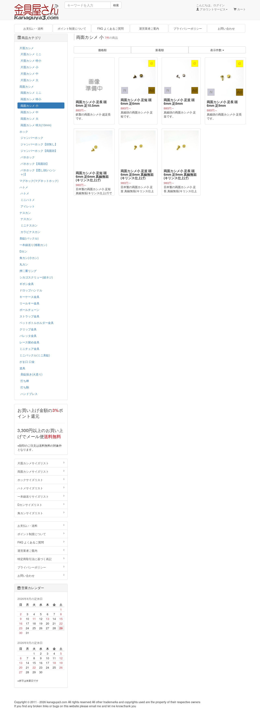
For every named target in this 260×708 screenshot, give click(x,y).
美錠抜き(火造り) (31, 374)
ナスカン (25, 213)
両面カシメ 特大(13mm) (36, 125)
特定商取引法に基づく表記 (34, 559)
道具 (22, 368)
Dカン (23, 251)
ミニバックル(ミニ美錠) (35, 355)
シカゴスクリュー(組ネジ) (36, 277)
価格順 (102, 50)
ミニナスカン (29, 225)
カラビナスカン (30, 232)
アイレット (28, 206)
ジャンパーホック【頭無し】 (39, 144)
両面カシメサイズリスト (33, 471)
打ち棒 (25, 381)
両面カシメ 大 (29, 118)
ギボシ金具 (27, 284)
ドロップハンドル (31, 290)
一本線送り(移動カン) (33, 245)
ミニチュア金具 (29, 349)
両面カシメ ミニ (31, 93)
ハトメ (24, 187)
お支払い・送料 (33, 28)
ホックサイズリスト (30, 480)
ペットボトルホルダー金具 (37, 323)
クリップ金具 (28, 329)
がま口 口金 (27, 362)
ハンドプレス (29, 394)
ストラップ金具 (29, 316)
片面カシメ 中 (29, 73)
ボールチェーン (29, 310)
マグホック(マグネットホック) (39, 181)
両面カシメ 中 (29, 112)
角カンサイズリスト (30, 513)
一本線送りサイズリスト (33, 496)
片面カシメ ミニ (31, 54)
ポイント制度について (72, 28)
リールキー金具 (29, 303)
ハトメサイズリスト (30, 488)
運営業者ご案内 (149, 28)
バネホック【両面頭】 (35, 164)
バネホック (28, 157)
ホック (24, 131)
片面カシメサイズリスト (33, 463)
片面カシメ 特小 (31, 60)
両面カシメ (27, 86)
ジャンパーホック (32, 138)
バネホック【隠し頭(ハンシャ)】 (38, 172)
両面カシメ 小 (29, 105)
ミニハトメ (28, 200)
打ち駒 (25, 387)
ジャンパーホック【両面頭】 (39, 151)
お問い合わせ (226, 28)
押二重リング (28, 271)
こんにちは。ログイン (210, 7)
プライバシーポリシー (187, 28)
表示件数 (216, 50)
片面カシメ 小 (29, 67)
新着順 (159, 50)
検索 (116, 5)
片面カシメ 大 (29, 80)
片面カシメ (27, 48)
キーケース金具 (29, 297)
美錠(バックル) (29, 238)
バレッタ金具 (28, 336)
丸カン (24, 264)
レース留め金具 (29, 342)
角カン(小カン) (29, 258)
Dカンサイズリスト (29, 505)
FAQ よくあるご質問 (110, 28)
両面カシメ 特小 (31, 99)
